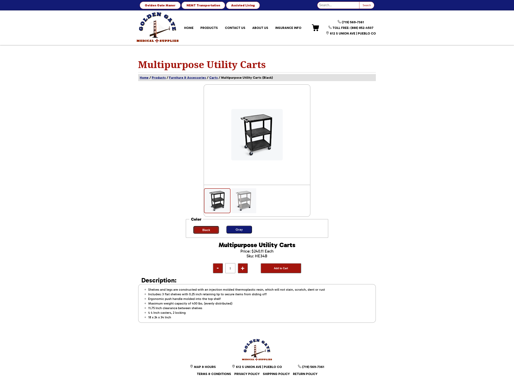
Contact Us (235, 28)
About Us (260, 28)
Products (209, 28)
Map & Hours (204, 367)
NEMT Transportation (203, 5)
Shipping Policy (276, 374)
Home (189, 28)
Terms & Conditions (214, 374)
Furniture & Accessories (187, 77)
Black (206, 230)
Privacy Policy (247, 374)
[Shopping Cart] (315, 28)
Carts (213, 77)
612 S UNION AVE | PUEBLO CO (352, 33)
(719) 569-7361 (352, 22)
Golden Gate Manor (160, 5)
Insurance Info (288, 28)
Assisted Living (243, 5)
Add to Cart (281, 268)
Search (367, 5)
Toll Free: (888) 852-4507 (352, 28)
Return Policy (305, 374)
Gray (239, 229)
